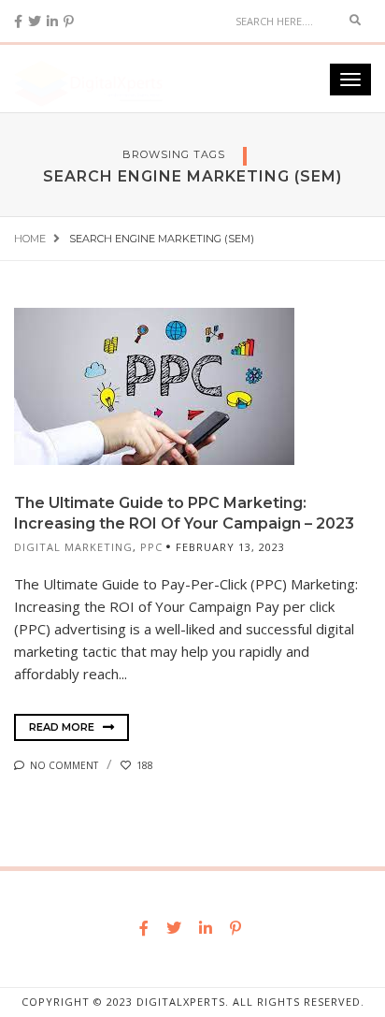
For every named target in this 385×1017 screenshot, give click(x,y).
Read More (63, 727)
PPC (151, 547)
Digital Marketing (73, 547)
